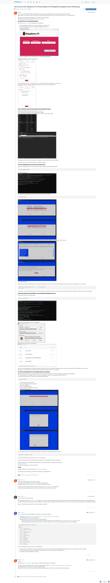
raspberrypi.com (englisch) (41, 469)
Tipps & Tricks (18, 9)
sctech (19, 496)
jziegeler (20, 576)
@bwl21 (19, 561)
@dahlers (23, 496)
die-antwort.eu (28, 563)
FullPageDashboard (32, 484)
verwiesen (44, 576)
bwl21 (19, 512)
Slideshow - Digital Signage (48, 486)
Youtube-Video (40, 110)
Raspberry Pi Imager (26, 23)
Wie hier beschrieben (22, 463)
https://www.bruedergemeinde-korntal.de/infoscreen (60, 565)
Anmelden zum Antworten (91, 9)
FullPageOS (38, 18)
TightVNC (33, 322)
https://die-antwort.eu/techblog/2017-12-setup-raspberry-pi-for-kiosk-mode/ (43, 516)
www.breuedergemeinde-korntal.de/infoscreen (69, 520)
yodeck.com (33, 500)
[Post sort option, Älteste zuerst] (84, 9)
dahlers (19, 12)
